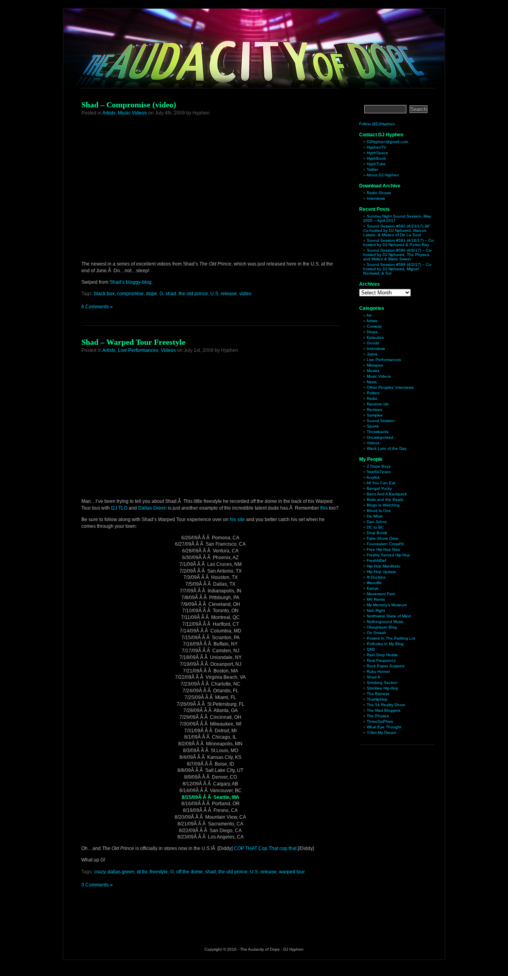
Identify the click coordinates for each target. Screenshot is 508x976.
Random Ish (378, 404)
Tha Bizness (378, 693)
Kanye (373, 588)
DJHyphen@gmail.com (387, 141)
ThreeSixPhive (380, 721)
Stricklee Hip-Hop (382, 688)
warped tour (292, 872)
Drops (372, 332)
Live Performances (138, 350)
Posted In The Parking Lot (391, 638)
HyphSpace (377, 153)
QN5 (371, 649)
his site (237, 519)
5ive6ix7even (379, 472)
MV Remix (376, 599)
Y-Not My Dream (381, 732)
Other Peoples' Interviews (390, 387)
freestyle (159, 872)
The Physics (378, 716)
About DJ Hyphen (382, 175)
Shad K (374, 677)
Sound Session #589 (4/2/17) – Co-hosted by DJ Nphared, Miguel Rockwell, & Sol (397, 268)
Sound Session (381, 420)
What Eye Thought (384, 727)
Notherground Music (385, 621)
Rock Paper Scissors (385, 666)
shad (170, 293)
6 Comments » (97, 306)
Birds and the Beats (385, 499)
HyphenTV (376, 147)
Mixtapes (375, 365)
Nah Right (376, 610)
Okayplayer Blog (382, 627)
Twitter (372, 169)
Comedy (374, 326)
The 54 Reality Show (386, 705)
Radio (372, 398)
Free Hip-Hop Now (383, 549)
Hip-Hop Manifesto (383, 566)
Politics (373, 393)
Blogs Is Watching (383, 505)
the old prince (193, 293)
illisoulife (374, 583)
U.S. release (223, 293)
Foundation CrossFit (385, 544)
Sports (373, 426)
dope (151, 293)
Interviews (376, 198)
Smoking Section (382, 682)
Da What (375, 516)
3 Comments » (97, 885)
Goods (373, 343)
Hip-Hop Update (381, 571)
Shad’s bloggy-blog (131, 282)
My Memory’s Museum (387, 605)
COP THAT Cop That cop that (265, 848)
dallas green (121, 872)
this (324, 508)
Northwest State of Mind (389, 616)
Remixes (374, 409)
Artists (108, 113)
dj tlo (142, 872)
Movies (373, 371)
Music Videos (132, 113)
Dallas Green (152, 508)
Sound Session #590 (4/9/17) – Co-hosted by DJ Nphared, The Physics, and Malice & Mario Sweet (397, 254)
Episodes (375, 337)
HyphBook (376, 158)
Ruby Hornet (378, 671)
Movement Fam (381, 594)
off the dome (189, 872)
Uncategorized (380, 437)
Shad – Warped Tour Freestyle (133, 342)
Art (368, 315)
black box (104, 293)
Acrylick (373, 477)
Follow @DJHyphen (377, 124)
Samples (375, 415)
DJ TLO (119, 508)
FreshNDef (376, 560)
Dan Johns (377, 522)
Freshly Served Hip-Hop (388, 555)
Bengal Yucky (379, 488)
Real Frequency (381, 660)
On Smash (376, 632)
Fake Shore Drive (382, 538)
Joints (372, 354)
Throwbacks (378, 432)
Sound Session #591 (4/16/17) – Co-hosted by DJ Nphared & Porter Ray (399, 242)
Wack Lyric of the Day (386, 448)
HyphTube (376, 164)
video (245, 293)
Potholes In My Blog (385, 644)
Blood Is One (379, 510)
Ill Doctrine (376, 577)
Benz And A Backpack (387, 494)
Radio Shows (379, 193)
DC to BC (375, 527)
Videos (168, 350)
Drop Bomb (377, 533)
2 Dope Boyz (379, 466)
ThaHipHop (377, 699)
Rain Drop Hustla (382, 655)
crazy (99, 872)
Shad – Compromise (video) (128, 104)
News (372, 382)
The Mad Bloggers (383, 710)
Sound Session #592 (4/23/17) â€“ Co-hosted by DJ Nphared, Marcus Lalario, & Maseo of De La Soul (397, 230)
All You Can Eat (380, 483)
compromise (130, 293)
